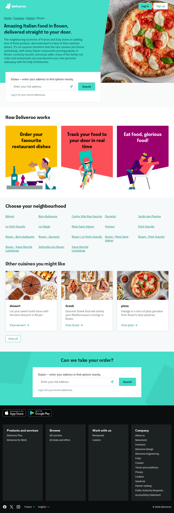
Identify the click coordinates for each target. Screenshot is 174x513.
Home (7, 18)
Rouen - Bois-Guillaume (19, 236)
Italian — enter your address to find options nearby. (42, 79)
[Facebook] (5, 507)
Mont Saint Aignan (83, 226)
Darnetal (110, 216)
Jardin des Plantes (149, 216)
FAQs (138, 458)
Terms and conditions (146, 467)
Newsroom (141, 440)
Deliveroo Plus (14, 435)
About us (140, 435)
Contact (139, 462)
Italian (30, 18)
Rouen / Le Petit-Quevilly (87, 236)
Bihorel (9, 216)
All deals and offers (60, 440)
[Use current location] (71, 86)
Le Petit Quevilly (15, 226)
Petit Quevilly (146, 226)
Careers (96, 440)
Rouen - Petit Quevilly (151, 236)
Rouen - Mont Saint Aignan (116, 238)
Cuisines (19, 18)
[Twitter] (12, 507)
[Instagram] (18, 507)
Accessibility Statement (148, 495)
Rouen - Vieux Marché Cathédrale (18, 248)
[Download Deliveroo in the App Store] (14, 412)
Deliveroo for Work (17, 440)
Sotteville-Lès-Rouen (51, 247)
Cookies (139, 476)
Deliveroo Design (144, 449)
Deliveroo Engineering (147, 453)
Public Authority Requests (149, 490)
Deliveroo (15, 6)
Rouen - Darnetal (49, 236)
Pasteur (110, 226)
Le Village (44, 226)
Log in (14, 94)
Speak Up (140, 481)
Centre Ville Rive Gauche (87, 216)
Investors (140, 444)
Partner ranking (143, 485)
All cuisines (56, 435)
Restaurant (98, 435)
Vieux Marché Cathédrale (80, 248)
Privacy (139, 472)
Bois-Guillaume (48, 216)
